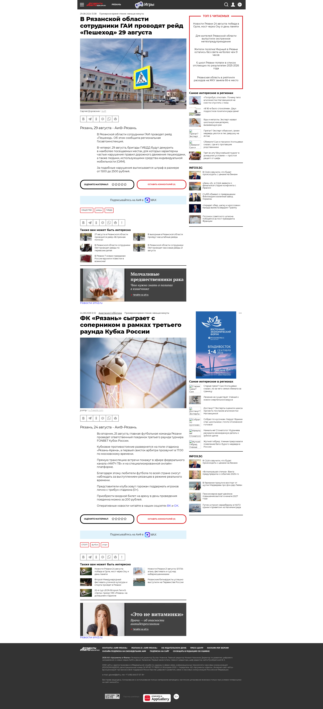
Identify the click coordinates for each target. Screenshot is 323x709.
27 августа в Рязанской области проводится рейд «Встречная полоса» (111, 237)
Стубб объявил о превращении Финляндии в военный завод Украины (219, 196)
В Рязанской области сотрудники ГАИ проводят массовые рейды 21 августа (165, 248)
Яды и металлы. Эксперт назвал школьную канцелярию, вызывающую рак (220, 122)
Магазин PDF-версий (218, 648)
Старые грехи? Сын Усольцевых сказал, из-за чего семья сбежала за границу (222, 389)
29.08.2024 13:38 (88, 13)
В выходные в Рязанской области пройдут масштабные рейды (165, 235)
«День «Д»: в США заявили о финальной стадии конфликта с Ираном (219, 185)
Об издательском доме (173, 648)
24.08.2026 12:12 (88, 313)
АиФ (103, 111)
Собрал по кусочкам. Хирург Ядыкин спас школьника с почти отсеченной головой (223, 422)
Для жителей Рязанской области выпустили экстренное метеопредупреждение (216, 38)
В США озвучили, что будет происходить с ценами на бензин (220, 173)
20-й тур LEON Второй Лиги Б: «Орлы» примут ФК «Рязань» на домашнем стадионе (111, 593)
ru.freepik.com (95, 410)
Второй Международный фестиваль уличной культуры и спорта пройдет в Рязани (111, 582)
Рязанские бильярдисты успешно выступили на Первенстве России (166, 580)
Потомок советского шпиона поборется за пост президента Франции (219, 218)
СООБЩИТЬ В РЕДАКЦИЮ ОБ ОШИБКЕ (191, 651)
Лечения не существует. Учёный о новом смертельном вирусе (221, 398)
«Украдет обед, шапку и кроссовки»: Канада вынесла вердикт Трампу (222, 206)
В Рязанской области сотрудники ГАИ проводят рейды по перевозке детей (112, 248)
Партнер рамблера (131, 697)
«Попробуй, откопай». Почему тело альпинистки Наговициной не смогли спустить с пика (222, 100)
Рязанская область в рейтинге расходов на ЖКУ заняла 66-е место (216, 79)
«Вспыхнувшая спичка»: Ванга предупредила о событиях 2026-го (221, 473)
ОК (176, 505)
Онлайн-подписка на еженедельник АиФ (124, 651)
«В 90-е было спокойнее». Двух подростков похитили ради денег (221, 109)
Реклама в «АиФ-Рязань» (144, 648)
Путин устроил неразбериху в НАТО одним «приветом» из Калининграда (222, 506)
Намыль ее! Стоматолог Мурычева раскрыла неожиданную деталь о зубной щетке (222, 433)
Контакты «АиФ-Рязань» (115, 648)
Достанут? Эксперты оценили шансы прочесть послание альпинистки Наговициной (223, 411)
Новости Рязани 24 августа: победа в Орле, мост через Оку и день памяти (216, 25)
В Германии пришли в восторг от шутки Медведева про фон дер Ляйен (222, 484)
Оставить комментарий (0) (161, 184)
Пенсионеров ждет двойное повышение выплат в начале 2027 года (220, 496)
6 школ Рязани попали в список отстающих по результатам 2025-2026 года (216, 65)
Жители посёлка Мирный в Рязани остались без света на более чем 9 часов (216, 52)
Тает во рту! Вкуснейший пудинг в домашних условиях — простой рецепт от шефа (221, 155)
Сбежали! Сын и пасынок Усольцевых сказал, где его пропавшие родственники (223, 144)
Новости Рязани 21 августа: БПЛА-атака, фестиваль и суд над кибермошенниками (166, 571)
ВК (169, 505)
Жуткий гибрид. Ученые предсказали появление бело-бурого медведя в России (223, 444)
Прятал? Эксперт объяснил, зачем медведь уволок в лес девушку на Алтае (221, 133)
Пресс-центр (196, 648)
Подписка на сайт (159, 651)
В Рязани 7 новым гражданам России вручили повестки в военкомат (110, 258)
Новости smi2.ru (91, 303)
